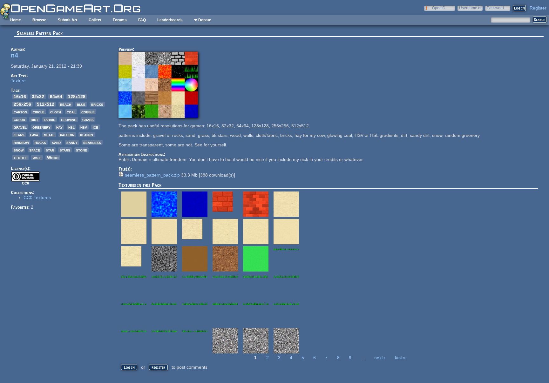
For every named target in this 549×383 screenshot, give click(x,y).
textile (20, 157)
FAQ (142, 20)
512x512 (45, 104)
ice (95, 127)
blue (81, 104)
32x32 (38, 96)
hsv (83, 127)
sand (56, 142)
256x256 (22, 104)
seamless (92, 142)
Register (538, 7)
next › (380, 357)
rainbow (21, 142)
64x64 (56, 96)
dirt (34, 119)
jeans (19, 134)
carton (20, 111)
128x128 (76, 96)
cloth (55, 111)
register (158, 367)
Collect (95, 20)
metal (49, 134)
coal (71, 111)
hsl (71, 127)
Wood (52, 157)
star (50, 149)
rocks (40, 142)
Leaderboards (170, 20)
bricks (97, 104)
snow (19, 149)
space (34, 149)
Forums (120, 20)
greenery (41, 127)
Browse (39, 20)
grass (88, 119)
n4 (14, 55)
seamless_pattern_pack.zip (152, 175)
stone (81, 149)
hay (59, 127)
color (19, 119)
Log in (129, 367)
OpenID (438, 8)
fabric (49, 119)
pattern (67, 134)
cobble (88, 111)
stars (65, 149)
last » (400, 357)
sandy (72, 142)
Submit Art (67, 20)
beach (65, 104)
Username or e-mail (470, 8)
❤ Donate (202, 20)
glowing (69, 119)
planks (86, 134)
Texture (18, 80)
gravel (20, 127)
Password (495, 8)
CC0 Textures (37, 197)
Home (15, 20)
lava (34, 134)
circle (38, 111)
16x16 (20, 96)
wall (37, 157)
